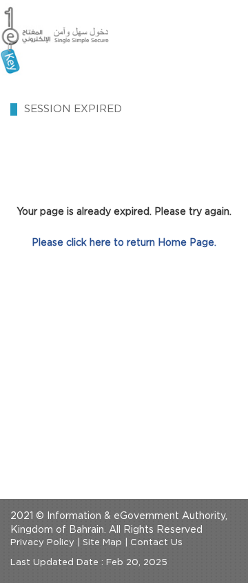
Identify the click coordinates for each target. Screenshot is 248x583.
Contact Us (156, 542)
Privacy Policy (42, 542)
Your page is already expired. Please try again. (124, 212)
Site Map (102, 542)
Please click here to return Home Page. (124, 243)
